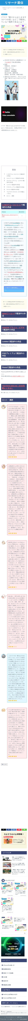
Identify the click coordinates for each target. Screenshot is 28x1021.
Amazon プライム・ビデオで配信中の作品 (15, 181)
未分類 (5, 977)
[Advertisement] (14, 149)
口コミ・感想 (10, 196)
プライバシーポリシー (10, 1017)
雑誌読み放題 (7, 985)
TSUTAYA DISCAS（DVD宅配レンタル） (16, 192)
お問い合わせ (19, 1017)
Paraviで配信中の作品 (13, 189)
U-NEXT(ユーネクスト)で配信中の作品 (16, 175)
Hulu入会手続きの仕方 (9, 998)
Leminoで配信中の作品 (13, 184)
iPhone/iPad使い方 (8, 965)
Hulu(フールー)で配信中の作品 (15, 178)
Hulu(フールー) (8, 313)
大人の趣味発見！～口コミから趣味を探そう (13, 1006)
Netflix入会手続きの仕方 (10, 994)
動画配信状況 (4, 14)
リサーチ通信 (14, 3)
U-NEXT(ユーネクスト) (11, 205)
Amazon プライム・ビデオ (13, 327)
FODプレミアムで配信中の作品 (15, 187)
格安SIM (5, 981)
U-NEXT (8, 62)
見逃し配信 (5, 764)
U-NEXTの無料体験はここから (13, 289)
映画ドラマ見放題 (8, 973)
